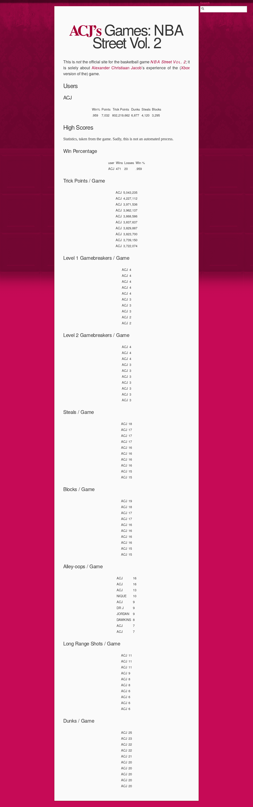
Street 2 (168, 62)
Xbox (185, 68)
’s (85, 30)
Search (205, 3)
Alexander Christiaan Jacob (117, 68)
